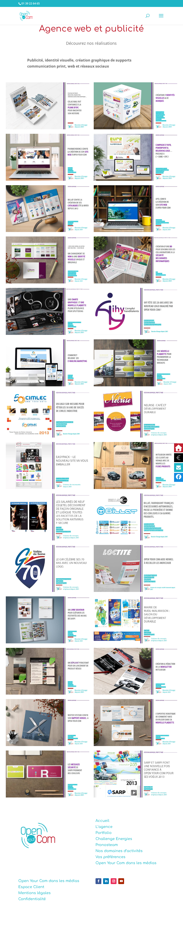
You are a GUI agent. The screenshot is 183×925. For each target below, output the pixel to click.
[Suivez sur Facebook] (98, 881)
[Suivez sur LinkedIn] (106, 881)
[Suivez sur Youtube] (121, 881)
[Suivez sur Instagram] (113, 881)
